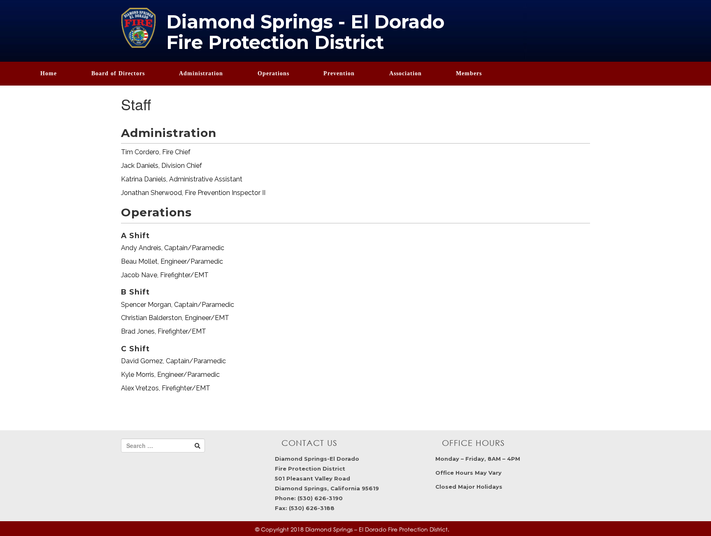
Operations (273, 73)
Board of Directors (118, 73)
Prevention (339, 73)
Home (48, 73)
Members (469, 73)
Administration (201, 73)
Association (405, 73)
